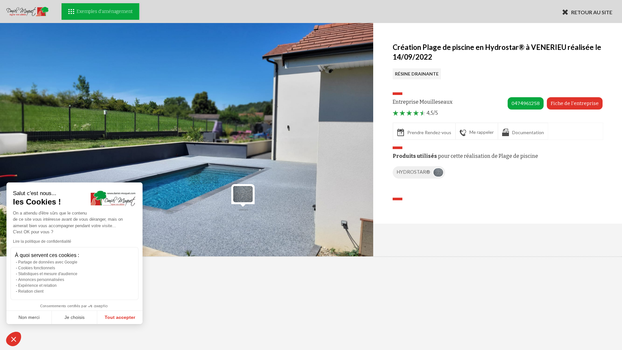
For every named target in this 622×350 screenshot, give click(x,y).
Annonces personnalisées (41, 279)
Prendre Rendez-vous (429, 132)
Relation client (30, 291)
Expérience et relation (37, 285)
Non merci (29, 317)
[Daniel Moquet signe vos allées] (27, 11)
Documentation (528, 132)
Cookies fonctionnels (36, 268)
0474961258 (526, 103)
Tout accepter (120, 317)
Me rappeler (481, 132)
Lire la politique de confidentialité (42, 241)
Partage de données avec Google (47, 262)
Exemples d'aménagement (104, 11)
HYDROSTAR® (414, 172)
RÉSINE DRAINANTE (417, 73)
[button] (13, 339)
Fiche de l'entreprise (575, 103)
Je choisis (74, 317)
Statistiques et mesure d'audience (47, 274)
